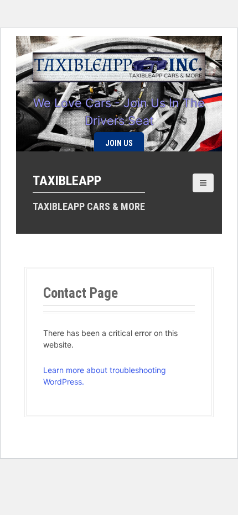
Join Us (119, 143)
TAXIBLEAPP (67, 180)
